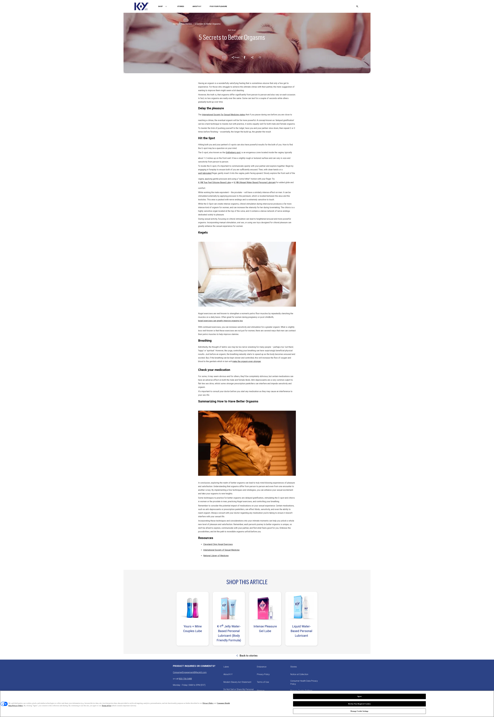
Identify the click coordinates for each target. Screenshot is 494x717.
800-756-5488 (185, 678)
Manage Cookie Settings (359, 711)
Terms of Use (106, 706)
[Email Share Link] (260, 57)
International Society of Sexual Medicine (221, 550)
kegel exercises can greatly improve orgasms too (220, 320)
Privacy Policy (208, 703)
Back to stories (248, 655)
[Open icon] (357, 6)
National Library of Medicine (216, 555)
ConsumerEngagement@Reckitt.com (190, 672)
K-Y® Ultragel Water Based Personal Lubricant (255, 182)
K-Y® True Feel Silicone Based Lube (214, 182)
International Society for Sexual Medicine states (223, 114)
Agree (359, 696)
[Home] (141, 6)
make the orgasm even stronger (246, 361)
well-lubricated (204, 173)
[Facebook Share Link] (244, 57)
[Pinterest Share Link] (252, 57)
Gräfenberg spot (233, 152)
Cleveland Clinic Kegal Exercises (218, 544)
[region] (247, 704)
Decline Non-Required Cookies (359, 704)
